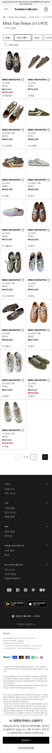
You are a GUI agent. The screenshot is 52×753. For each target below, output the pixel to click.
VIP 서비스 (10, 493)
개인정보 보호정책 (24, 624)
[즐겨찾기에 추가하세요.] (22, 80)
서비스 (8, 484)
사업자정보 (20, 640)
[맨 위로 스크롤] (45, 457)
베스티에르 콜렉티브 (14, 565)
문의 (7, 554)
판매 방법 (10, 531)
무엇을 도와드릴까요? (14, 545)
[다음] (33, 457)
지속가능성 (10, 573)
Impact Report (12, 578)
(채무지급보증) (24, 669)
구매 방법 (10, 508)
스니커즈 (47, 16)
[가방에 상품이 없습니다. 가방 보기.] (46, 9)
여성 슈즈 (34, 16)
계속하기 (26, 740)
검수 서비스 (11, 512)
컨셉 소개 (10, 489)
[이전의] (18, 457)
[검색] (6, 9)
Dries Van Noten (17, 17)
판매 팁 (8, 535)
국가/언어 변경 (26, 747)
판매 (7, 526)
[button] (46, 9)
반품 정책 (10, 516)
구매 (7, 503)
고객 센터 (10, 550)
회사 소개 (10, 569)
